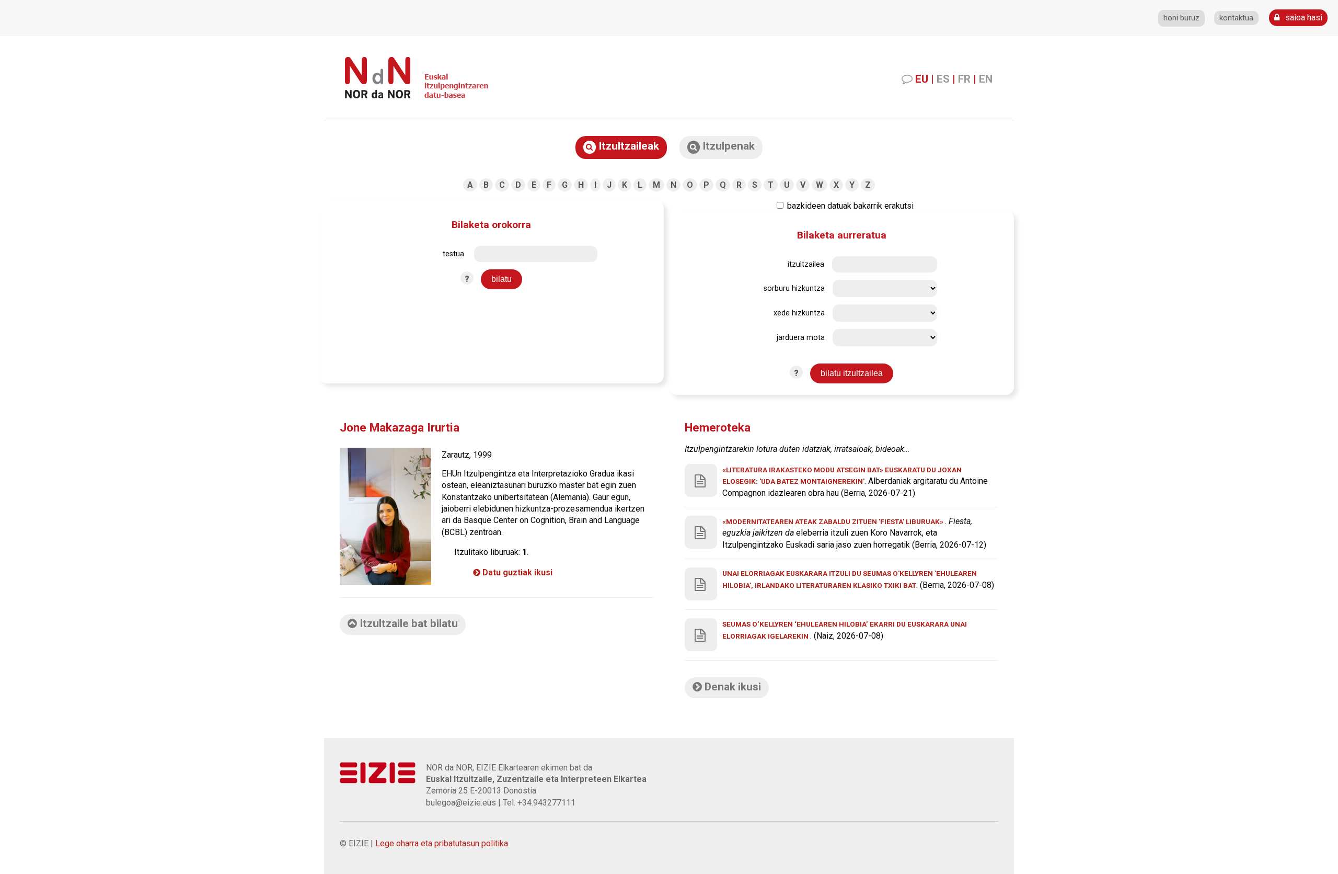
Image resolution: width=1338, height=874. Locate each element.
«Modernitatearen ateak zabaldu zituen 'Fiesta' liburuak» (833, 521)
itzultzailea (806, 264)
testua (453, 253)
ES (943, 79)
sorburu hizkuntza (794, 288)
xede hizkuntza (799, 313)
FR (964, 79)
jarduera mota (801, 337)
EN (986, 79)
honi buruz (1181, 18)
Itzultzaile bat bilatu (407, 623)
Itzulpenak (727, 146)
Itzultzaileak (627, 146)
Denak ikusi (731, 686)
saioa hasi (1302, 17)
